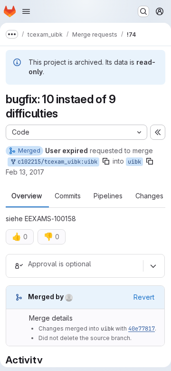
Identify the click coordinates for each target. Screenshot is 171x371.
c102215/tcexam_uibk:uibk (55, 162)
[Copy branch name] (106, 161)
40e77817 (141, 328)
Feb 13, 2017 (25, 172)
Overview (26, 196)
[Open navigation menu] (26, 11)
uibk (134, 162)
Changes (149, 196)
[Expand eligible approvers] (153, 266)
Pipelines (108, 196)
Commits (68, 196)
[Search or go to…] (143, 11)
